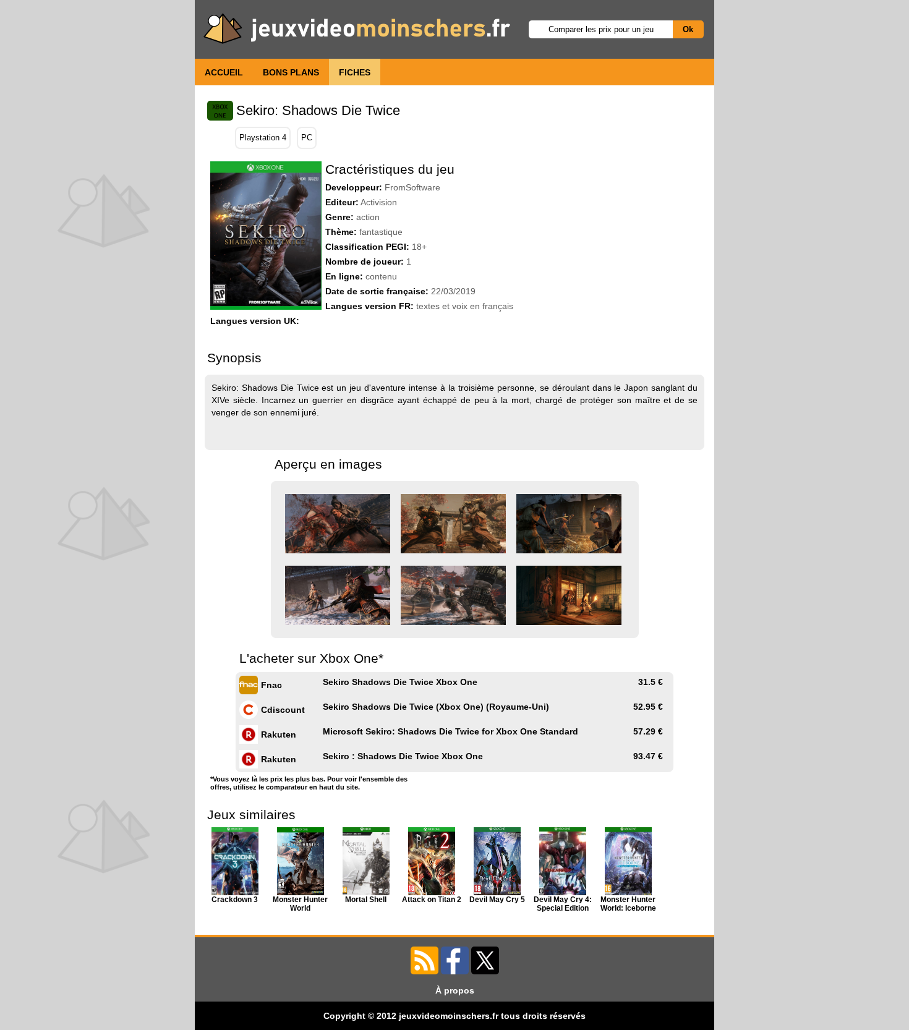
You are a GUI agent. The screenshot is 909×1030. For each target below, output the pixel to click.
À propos (454, 990)
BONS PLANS (291, 72)
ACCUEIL (224, 72)
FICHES (354, 72)
